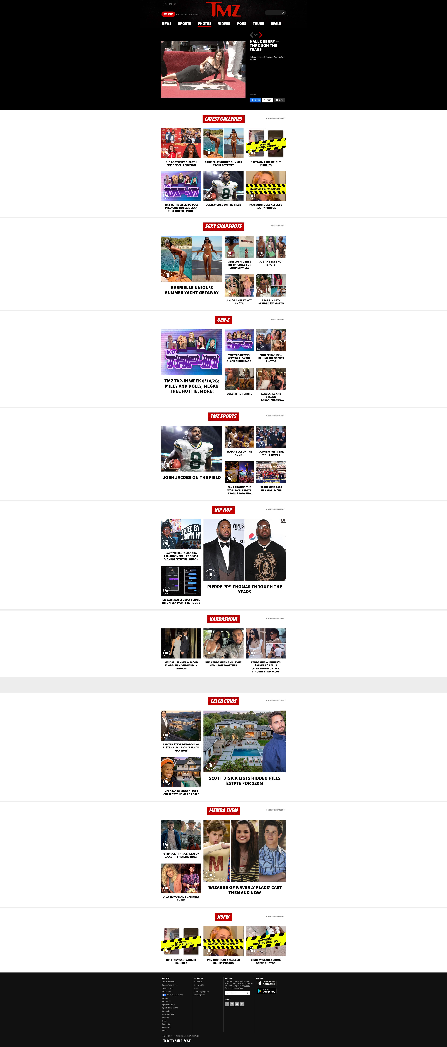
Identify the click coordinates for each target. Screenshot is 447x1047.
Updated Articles (168, 1005)
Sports (184, 24)
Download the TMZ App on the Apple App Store (266, 983)
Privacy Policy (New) (169, 985)
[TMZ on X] (166, 4)
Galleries (165, 1018)
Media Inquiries (199, 995)
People (164, 1021)
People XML (166, 1024)
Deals (276, 24)
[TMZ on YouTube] (237, 1004)
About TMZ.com (168, 982)
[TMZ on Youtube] (170, 4)
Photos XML (166, 1027)
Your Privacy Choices (175, 995)
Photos (204, 24)
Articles (165, 998)
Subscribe (247, 993)
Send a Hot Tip (199, 985)
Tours (258, 24)
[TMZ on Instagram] (175, 4)
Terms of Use (167, 988)
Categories (166, 1011)
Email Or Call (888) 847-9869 (187, 14)
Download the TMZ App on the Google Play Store (266, 991)
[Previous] (251, 35)
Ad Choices (166, 992)
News (166, 24)
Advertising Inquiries (201, 992)
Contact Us (198, 982)
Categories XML (168, 1014)
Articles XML (167, 1001)
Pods (241, 24)
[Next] (260, 35)
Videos (224, 24)
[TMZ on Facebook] (163, 4)
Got (168, 14)
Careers (197, 988)
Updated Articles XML (170, 1008)
